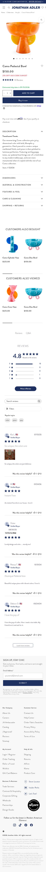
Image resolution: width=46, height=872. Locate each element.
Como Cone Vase (9, 307)
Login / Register (9, 754)
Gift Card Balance (10, 773)
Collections (10, 12)
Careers (6, 718)
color (7, 420)
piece (14, 420)
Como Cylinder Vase (11, 257)
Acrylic (17, 12)
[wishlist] (42, 7)
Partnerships (8, 805)
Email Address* (8, 671)
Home (3, 12)
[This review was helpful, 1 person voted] (34, 473)
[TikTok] (20, 825)
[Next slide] (43, 2)
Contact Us (28, 713)
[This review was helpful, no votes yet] (34, 554)
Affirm (27, 764)
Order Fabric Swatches (33, 722)
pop (21, 420)
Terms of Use (29, 736)
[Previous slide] (3, 2)
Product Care (29, 773)
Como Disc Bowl (30, 257)
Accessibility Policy (32, 731)
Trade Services (8, 786)
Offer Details (35, 2)
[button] (4, 7)
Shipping (27, 754)
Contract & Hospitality (12, 791)
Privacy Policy (27, 692)
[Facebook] (31, 825)
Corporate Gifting (10, 796)
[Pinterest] (26, 825)
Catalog (6, 727)
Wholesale (7, 800)
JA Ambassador (9, 722)
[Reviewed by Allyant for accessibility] (33, 805)
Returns (27, 759)
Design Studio (8, 810)
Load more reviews (23, 645)
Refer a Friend (8, 764)
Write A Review (25, 388)
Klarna (26, 768)
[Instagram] (14, 825)
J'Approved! (7, 731)
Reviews (6, 736)
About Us (6, 713)
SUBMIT (23, 683)
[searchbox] (21, 401)
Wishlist (6, 768)
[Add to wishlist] (42, 66)
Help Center (29, 718)
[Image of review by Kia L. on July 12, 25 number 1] (10, 454)
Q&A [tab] (28, 333)
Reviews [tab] (18, 333)
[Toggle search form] (9, 7)
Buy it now (23, 100)
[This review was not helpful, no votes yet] (38, 473)
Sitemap (6, 741)
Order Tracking (9, 759)
